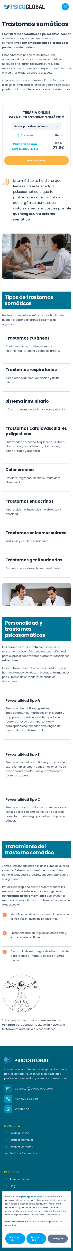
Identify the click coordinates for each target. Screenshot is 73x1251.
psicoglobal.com (31, 1196)
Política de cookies (38, 1221)
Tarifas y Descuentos (24, 1153)
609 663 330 (26, 1099)
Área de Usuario (20, 1179)
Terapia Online (19, 1133)
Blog (12, 1186)
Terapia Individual (21, 1140)
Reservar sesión (36, 160)
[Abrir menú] (65, 7)
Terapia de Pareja (21, 1147)
